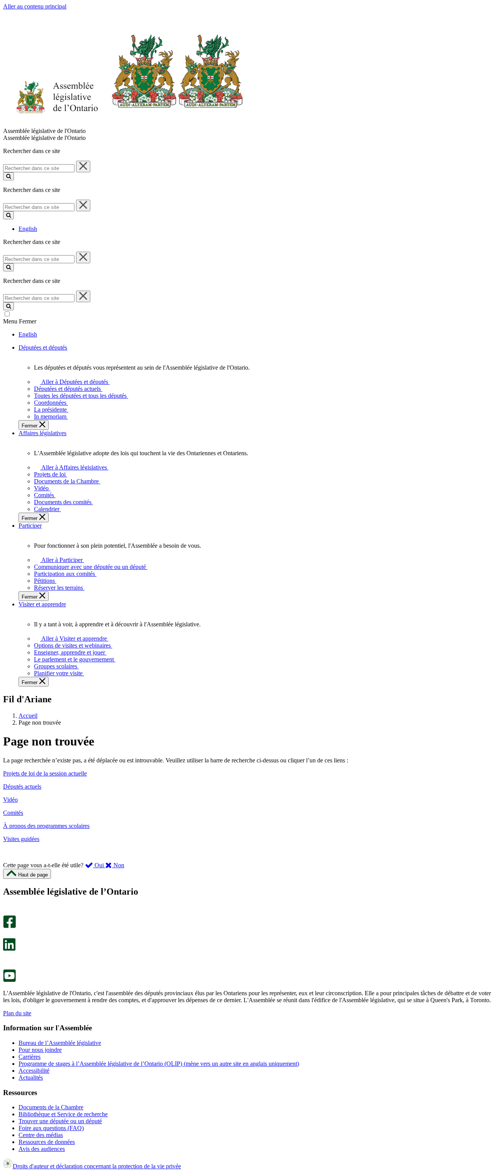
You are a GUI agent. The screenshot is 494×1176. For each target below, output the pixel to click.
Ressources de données (47, 1142)
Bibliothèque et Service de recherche (63, 1114)
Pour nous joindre (40, 1049)
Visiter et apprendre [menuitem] (42, 604)
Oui (99, 865)
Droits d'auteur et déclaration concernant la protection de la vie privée (97, 1166)
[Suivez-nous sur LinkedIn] (9, 949)
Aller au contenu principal (34, 6)
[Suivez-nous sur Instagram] (7, 911)
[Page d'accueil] (123, 124)
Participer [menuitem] (30, 525)
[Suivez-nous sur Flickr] (7, 965)
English (28, 228)
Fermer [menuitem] (30, 426)
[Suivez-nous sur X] (7, 934)
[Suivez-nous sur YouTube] (9, 980)
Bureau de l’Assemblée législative (60, 1043)
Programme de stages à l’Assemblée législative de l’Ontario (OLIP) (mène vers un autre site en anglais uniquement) (159, 1063)
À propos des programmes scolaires (46, 826)
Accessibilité (34, 1070)
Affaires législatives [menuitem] (42, 433)
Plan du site (17, 1013)
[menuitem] (73, 382)
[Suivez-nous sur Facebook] (9, 926)
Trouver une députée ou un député (60, 1121)
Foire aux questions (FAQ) (51, 1128)
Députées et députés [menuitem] (43, 347)
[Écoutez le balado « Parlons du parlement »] (6, 959)
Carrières (30, 1056)
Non (118, 865)
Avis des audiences (42, 1149)
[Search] (8, 176)
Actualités (31, 1077)
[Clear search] (83, 166)
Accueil (28, 715)
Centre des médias (41, 1135)
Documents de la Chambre (51, 1107)
